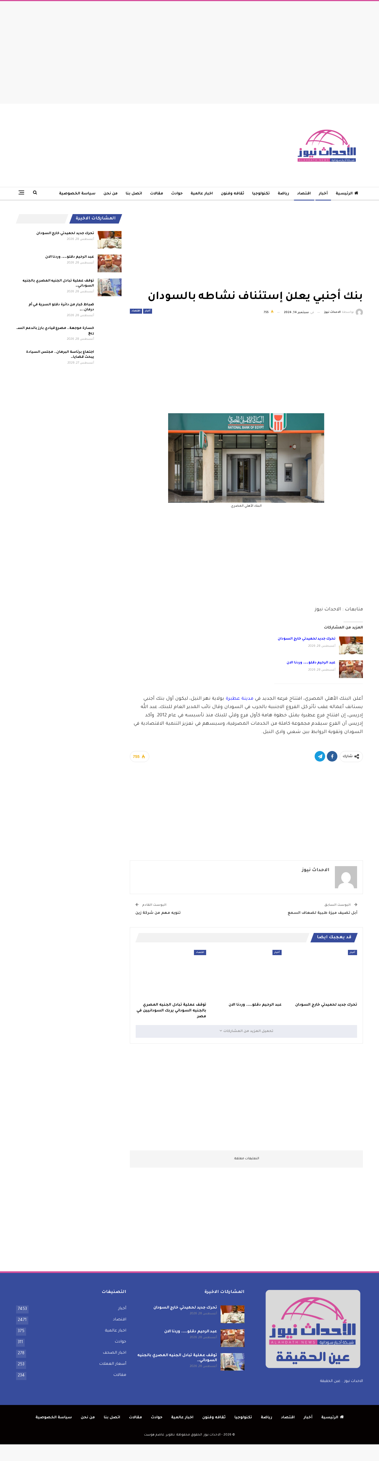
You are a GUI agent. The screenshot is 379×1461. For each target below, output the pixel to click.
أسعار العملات (112, 1364)
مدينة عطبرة (239, 699)
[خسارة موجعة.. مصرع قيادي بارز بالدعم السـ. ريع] (110, 335)
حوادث (177, 194)
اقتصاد (304, 194)
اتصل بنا (134, 194)
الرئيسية (344, 194)
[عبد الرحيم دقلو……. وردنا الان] (351, 669)
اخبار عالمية (202, 194)
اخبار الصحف (114, 1353)
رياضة (283, 194)
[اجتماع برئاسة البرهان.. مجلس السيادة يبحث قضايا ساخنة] (110, 358)
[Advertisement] (189, 51)
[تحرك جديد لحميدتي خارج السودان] (351, 645)
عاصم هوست (154, 1435)
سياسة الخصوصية (77, 194)
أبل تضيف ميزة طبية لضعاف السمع (322, 913)
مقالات (156, 194)
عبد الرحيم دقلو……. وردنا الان (311, 663)
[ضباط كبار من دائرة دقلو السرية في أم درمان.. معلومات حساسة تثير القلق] (110, 311)
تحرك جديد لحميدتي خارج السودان (306, 639)
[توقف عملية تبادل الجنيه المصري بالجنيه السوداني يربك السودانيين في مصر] (171, 974)
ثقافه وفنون (232, 194)
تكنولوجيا (261, 194)
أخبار (323, 194)
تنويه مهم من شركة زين (158, 913)
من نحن (110, 194)
